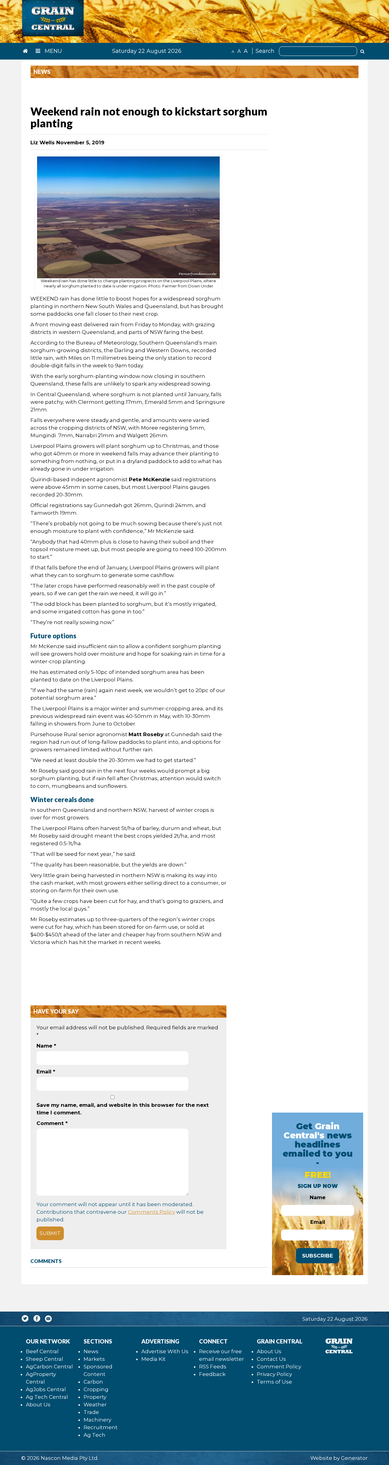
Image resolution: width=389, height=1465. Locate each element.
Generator (354, 1458)
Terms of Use (274, 1382)
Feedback (212, 1374)
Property (95, 1397)
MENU (52, 51)
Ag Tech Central (47, 1397)
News (91, 1351)
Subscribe (317, 1256)
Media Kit (153, 1359)
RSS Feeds (212, 1367)
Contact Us (271, 1359)
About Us (38, 1405)
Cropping (96, 1389)
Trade (91, 1412)
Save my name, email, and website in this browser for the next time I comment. (122, 1109)
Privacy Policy (274, 1374)
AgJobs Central (46, 1389)
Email (45, 1072)
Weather (95, 1405)
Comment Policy (279, 1367)
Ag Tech (94, 1435)
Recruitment (101, 1427)
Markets (94, 1359)
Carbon (93, 1382)
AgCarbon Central (49, 1367)
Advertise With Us (164, 1351)
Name (46, 1046)
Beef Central (42, 1351)
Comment (52, 1123)
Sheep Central (44, 1359)
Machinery (97, 1420)
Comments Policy (151, 1212)
